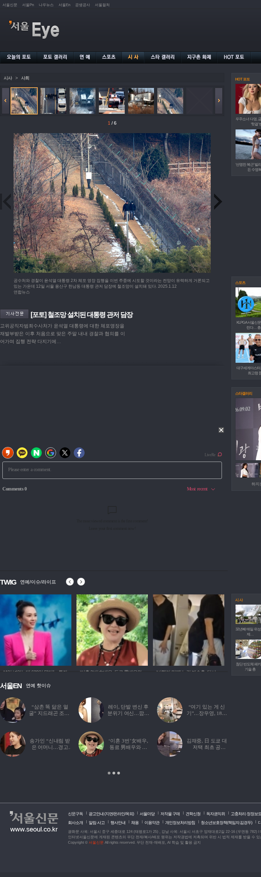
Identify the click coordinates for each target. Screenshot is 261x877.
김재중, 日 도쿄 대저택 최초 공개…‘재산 (207, 747)
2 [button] (113, 773)
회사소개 (75, 822)
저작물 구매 (170, 813)
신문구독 (75, 813)
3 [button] (118, 773)
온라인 (119, 813)
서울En (64, 5)
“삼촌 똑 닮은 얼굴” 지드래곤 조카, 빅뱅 (49, 713)
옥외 (129, 813)
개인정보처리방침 (180, 822)
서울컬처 (102, 5)
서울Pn (28, 5)
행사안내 (117, 822)
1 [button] (109, 773)
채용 (135, 822)
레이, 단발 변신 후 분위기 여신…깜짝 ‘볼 (128, 713)
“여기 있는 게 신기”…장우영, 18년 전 (207, 713)
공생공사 (82, 5)
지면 (109, 813)
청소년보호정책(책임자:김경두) (226, 822)
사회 (25, 77)
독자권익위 (215, 813)
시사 (8, 77)
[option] (35, 629)
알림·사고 (97, 822)
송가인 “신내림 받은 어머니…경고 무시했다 (50, 747)
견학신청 (193, 813)
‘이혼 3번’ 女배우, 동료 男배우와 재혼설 (128, 747)
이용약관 (151, 822)
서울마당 (147, 813)
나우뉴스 (46, 5)
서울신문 (9, 5)
